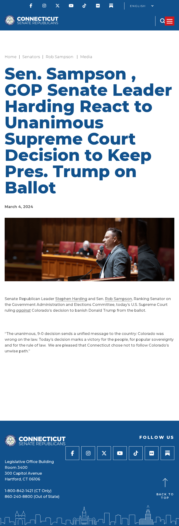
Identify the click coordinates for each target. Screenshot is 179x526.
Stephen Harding (71, 299)
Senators (31, 57)
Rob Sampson (60, 57)
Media (86, 57)
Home (11, 57)
